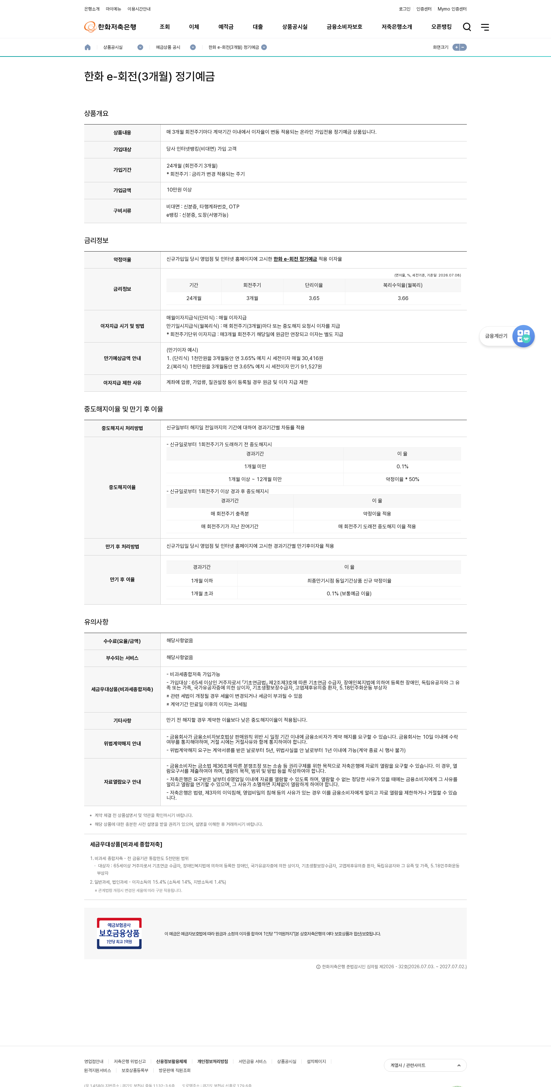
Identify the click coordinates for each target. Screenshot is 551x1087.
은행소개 (91, 9)
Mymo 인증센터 (452, 9)
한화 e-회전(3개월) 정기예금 (233, 47)
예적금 (226, 26)
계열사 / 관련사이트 (408, 1065)
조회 (165, 26)
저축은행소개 (397, 26)
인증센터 (424, 9)
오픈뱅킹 (441, 26)
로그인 (404, 9)
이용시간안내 (139, 9)
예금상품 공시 (168, 47)
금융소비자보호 (345, 26)
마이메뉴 (113, 9)
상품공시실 (295, 26)
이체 (194, 26)
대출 (258, 26)
